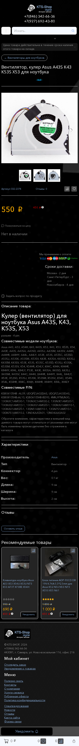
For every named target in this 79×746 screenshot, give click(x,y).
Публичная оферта (16, 696)
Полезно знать (13, 681)
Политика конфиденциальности (24, 700)
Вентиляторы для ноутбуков (24, 57)
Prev (7, 130)
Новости (9, 710)
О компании (12, 688)
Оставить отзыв (13, 528)
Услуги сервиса (14, 692)
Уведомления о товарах (20, 668)
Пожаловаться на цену (18, 225)
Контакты (10, 685)
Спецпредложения (16, 706)
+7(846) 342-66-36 (39, 16)
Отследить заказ (15, 664)
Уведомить (24, 731)
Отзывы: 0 (41, 188)
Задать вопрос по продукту (24, 296)
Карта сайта (12, 717)
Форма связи (12, 721)
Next (71, 130)
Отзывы (9, 713)
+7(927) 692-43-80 (39, 21)
